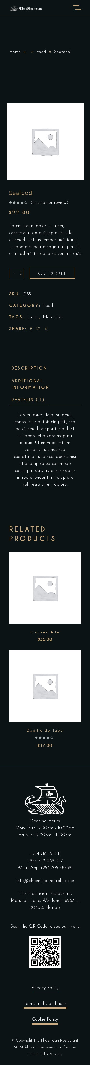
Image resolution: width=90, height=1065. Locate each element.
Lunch (33, 317)
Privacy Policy (45, 988)
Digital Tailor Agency (45, 1054)
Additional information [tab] (30, 384)
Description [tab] (29, 368)
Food (41, 52)
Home (15, 52)
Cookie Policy (45, 1019)
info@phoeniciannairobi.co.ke (45, 881)
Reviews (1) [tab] (28, 400)
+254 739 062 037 (45, 861)
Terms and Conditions (45, 1004)
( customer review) (49, 203)
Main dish (53, 317)
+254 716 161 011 (45, 854)
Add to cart (52, 273)
